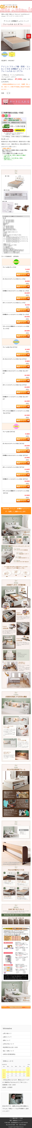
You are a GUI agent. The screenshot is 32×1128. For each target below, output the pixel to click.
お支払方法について (8, 1044)
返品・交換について (8, 1051)
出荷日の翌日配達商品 (9, 1054)
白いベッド (17, 14)
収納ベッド (11, 14)
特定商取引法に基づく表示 (10, 1047)
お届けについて (7, 1037)
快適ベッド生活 (4, 14)
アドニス (3, 16)
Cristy (14, 1126)
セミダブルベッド (25, 14)
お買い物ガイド (7, 1033)
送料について (6, 1040)
